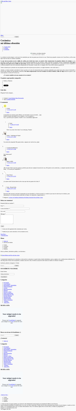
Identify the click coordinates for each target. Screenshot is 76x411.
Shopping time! (7, 297)
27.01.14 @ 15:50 (11, 162)
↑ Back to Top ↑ (4, 394)
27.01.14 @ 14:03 (11, 136)
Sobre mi (6, 241)
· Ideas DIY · (7, 302)
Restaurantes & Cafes (9, 294)
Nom (2, 205)
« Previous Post (4, 235)
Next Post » (3, 234)
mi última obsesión (10, 99)
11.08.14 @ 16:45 (14, 124)
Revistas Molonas (8, 296)
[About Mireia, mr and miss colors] (10, 255)
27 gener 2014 (7, 46)
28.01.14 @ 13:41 (11, 188)
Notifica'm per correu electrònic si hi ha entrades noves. (15, 231)
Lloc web (3, 211)
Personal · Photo (7, 292)
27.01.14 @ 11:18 (11, 109)
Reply (8, 112)
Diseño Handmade (8, 286)
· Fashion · (6, 301)
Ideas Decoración (19, 98)
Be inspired (6, 282)
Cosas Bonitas (11, 98)
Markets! (6, 290)
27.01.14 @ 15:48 (11, 149)
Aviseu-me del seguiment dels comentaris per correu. (14, 229)
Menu (2, 35)
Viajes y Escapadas (8, 300)
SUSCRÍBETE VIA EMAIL (9, 268)
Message (3, 214)
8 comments (6, 49)
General (5, 288)
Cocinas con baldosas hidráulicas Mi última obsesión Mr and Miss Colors (26, 197)
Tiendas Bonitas (7, 298)
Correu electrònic (5, 208)
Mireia (6, 48)
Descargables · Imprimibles (10, 285)
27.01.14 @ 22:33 (11, 176)
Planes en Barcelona (8, 293)
